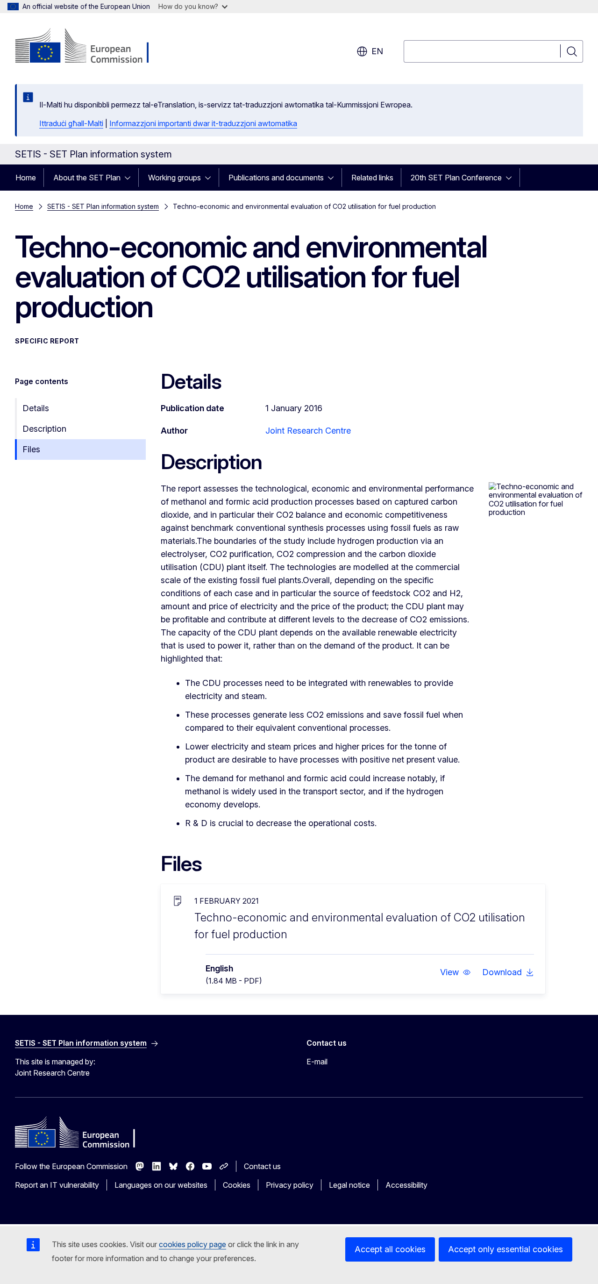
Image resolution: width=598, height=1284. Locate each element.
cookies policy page (192, 1244)
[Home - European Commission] (90, 46)
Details (35, 408)
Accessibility (406, 1185)
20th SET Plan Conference (456, 177)
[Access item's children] (130, 177)
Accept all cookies (390, 1249)
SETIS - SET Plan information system (103, 206)
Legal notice (349, 1185)
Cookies (236, 1185)
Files (31, 449)
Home (25, 177)
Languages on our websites (160, 1185)
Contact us (262, 1166)
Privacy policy (289, 1185)
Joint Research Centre (308, 430)
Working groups (174, 177)
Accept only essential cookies (505, 1249)
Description (44, 429)
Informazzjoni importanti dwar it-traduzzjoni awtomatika (203, 123)
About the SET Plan (87, 177)
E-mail (316, 1061)
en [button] (377, 51)
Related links (372, 177)
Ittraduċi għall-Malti (71, 123)
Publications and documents (276, 177)
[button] (455, 972)
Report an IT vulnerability (57, 1185)
